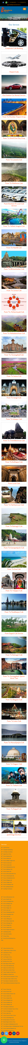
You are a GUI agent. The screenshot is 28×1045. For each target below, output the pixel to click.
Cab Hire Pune (6, 847)
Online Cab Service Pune (8, 948)
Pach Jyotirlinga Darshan (8, 886)
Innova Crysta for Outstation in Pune (10, 976)
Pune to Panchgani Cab (8, 1011)
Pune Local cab (14, 483)
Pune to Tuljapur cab (14, 590)
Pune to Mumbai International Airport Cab (11, 983)
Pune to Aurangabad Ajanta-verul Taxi (14, 677)
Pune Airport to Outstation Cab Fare (10, 981)
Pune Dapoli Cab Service (14, 633)
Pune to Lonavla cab (7, 862)
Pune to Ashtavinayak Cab (8, 875)
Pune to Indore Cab (7, 995)
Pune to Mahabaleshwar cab (14, 333)
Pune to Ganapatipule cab (14, 548)
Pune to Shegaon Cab (14, 699)
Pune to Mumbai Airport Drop (14, 117)
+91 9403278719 (22, 2)
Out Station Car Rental (7, 851)
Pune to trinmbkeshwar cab (14, 440)
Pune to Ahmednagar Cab (8, 1017)
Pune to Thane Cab (7, 989)
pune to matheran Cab (14, 183)
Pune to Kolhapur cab (14, 462)
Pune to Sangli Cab (7, 905)
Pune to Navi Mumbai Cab (8, 965)
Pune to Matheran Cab (7, 869)
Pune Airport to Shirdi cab (8, 1006)
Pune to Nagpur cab (7, 907)
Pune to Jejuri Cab (7, 1013)
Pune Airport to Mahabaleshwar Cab (10, 1024)
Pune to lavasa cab (14, 290)
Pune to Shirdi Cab (7, 858)
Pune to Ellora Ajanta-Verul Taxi (9, 873)
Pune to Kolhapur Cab (7, 903)
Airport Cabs (14, 72)
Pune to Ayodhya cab (7, 1002)
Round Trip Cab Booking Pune (9, 938)
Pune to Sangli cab (14, 398)
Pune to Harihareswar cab (14, 505)
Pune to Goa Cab (6, 916)
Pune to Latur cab (6, 910)
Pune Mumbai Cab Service (8, 1030)
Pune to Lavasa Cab (7, 865)
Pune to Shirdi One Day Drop (14, 138)
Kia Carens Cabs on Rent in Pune (10, 978)
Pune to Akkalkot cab (7, 1004)
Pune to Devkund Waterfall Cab (9, 1028)
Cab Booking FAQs (7, 931)
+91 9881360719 (13, 2)
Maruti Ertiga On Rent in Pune (9, 1022)
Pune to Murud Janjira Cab (14, 742)
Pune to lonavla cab (14, 160)
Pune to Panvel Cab (7, 991)
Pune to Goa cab (14, 569)
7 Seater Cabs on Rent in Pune (9, 950)
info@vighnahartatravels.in (15, 4)
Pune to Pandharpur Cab (14, 612)
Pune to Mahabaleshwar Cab (9, 867)
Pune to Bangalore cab (7, 1000)
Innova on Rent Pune (7, 959)
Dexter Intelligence (22, 1040)
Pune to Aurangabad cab (14, 355)
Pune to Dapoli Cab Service (8, 929)
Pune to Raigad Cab (14, 809)
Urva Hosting (16, 1042)
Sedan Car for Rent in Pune (8, 967)
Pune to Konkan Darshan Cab (9, 993)
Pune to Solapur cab (14, 419)
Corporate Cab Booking (14, 48)
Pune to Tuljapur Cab (7, 882)
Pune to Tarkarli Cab (14, 785)
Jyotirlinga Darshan (14, 835)
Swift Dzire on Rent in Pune (8, 970)
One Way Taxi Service (7, 888)
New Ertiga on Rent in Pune (8, 963)
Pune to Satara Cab (7, 871)
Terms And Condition (7, 934)
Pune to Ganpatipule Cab (8, 914)
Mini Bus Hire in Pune (7, 961)
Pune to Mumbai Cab (7, 856)
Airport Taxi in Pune (7, 854)
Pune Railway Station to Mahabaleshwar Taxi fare (13, 1026)
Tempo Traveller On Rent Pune (9, 972)
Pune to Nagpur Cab (14, 764)
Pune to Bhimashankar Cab (8, 897)
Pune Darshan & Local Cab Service (14, 205)
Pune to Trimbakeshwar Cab (9, 878)
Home (9, 17)
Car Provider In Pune (7, 957)
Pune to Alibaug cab (7, 918)
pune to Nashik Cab (7, 899)
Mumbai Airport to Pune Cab (9, 1019)
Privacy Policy (6, 936)
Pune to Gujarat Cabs (7, 998)
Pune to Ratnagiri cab (14, 526)
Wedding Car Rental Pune (8, 974)
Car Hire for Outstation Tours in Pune (10, 1008)
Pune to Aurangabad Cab (8, 901)
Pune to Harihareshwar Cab (8, 912)
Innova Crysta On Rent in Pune (9, 1015)
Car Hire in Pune (6, 954)
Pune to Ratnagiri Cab (7, 923)
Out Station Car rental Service (14, 95)
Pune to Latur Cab (14, 721)
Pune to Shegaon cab (7, 880)
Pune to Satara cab (14, 376)
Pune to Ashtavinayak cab (14, 312)
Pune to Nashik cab (14, 248)
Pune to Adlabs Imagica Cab (14, 226)
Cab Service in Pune (7, 952)
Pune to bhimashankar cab (14, 269)
